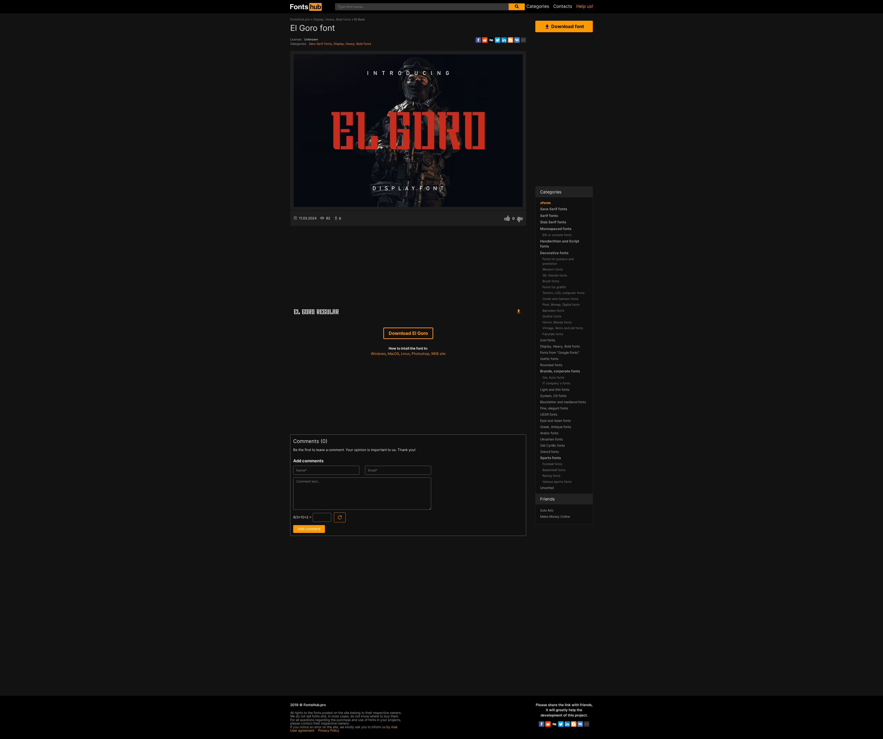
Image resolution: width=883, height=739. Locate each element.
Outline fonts (551, 316)
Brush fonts (550, 281)
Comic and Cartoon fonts (560, 299)
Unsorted (547, 488)
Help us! (584, 6)
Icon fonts (547, 340)
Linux (405, 353)
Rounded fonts (551, 365)
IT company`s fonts (556, 383)
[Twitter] (497, 40)
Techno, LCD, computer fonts (563, 293)
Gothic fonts (549, 359)
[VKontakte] (517, 40)
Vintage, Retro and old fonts (562, 328)
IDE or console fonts (557, 235)
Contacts (562, 6)
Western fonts (552, 269)
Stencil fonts (549, 452)
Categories (537, 6)
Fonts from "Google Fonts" (559, 352)
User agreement (302, 730)
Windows (378, 353)
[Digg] (491, 40)
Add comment (309, 529)
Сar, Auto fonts (553, 377)
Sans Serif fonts (320, 44)
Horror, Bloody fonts (557, 322)
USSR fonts (548, 414)
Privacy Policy (328, 730)
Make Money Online (555, 516)
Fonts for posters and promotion (558, 261)
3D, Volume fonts (554, 275)
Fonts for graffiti (554, 287)
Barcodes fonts (553, 310)
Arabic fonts (549, 433)
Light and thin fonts (554, 389)
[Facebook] (478, 40)
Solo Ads (546, 510)
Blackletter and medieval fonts (563, 402)
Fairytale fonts (552, 334)
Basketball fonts (553, 470)
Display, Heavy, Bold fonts (352, 44)
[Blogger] (510, 40)
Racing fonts (551, 475)
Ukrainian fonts (551, 439)
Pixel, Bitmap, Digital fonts (561, 304)
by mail (391, 727)
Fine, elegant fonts (554, 408)
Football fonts (552, 464)
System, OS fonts (553, 396)
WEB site (438, 353)
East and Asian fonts (555, 421)
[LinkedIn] (504, 40)
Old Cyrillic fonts (552, 445)
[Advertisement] (408, 265)
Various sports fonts (557, 481)
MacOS (393, 353)
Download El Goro (408, 333)
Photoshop (420, 353)
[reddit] (484, 40)
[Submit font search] (517, 6)
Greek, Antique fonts (555, 427)
